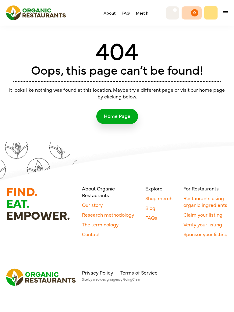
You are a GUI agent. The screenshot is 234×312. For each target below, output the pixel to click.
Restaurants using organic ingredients (205, 201)
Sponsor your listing (205, 234)
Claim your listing (202, 214)
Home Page (117, 115)
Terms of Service (139, 272)
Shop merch (158, 198)
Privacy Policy (97, 272)
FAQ (126, 13)
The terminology (100, 224)
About (109, 13)
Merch (142, 13)
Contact (91, 234)
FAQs (151, 217)
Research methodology (108, 214)
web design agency (107, 279)
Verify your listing (202, 224)
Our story (92, 204)
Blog (150, 207)
